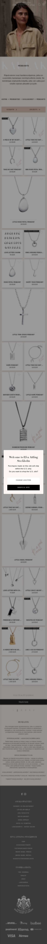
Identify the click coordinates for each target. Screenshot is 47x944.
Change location (23, 480)
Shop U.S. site (23, 487)
